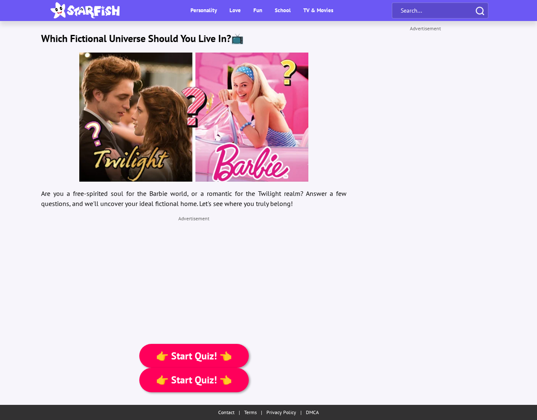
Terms (250, 412)
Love (235, 10)
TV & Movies (318, 10)
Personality (203, 10)
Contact (226, 412)
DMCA (312, 412)
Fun (257, 10)
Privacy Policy (281, 412)
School (283, 10)
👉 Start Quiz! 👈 (194, 355)
